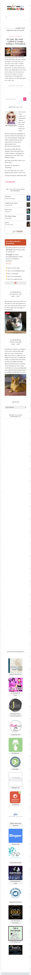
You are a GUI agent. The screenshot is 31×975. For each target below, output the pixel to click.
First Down (8, 209)
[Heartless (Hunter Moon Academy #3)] (28, 198)
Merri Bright (8, 218)
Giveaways (18, 36)
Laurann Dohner (9, 224)
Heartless (8, 196)
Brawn (7, 222)
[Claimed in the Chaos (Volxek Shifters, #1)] (28, 204)
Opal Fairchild (9, 205)
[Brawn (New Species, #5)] (28, 224)
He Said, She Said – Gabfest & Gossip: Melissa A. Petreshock (15, 41)
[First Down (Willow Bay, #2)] (28, 211)
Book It (11, 36)
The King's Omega (10, 216)
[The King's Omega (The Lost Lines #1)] (28, 217)
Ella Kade (8, 211)
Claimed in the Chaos (11, 203)
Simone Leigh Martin (10, 198)
